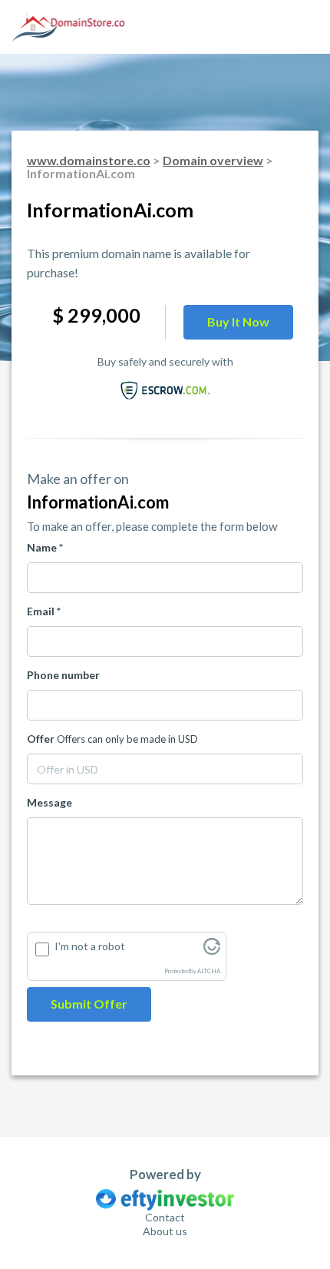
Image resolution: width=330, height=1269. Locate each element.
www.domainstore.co (88, 160)
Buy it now (238, 321)
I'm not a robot (89, 946)
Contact (165, 1217)
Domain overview (213, 160)
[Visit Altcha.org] (211, 950)
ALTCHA (208, 971)
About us (165, 1231)
